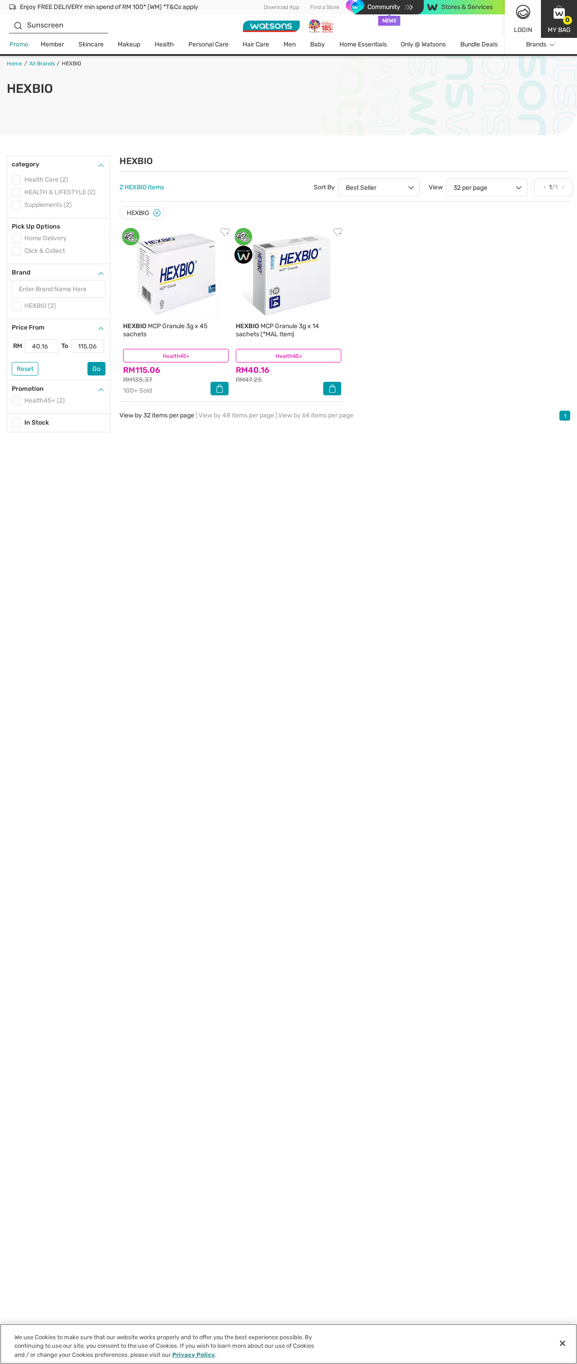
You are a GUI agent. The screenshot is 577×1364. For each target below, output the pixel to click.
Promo (18, 44)
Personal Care (208, 44)
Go (96, 369)
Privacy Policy (193, 1354)
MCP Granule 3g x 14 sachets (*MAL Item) (277, 330)
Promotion (28, 389)
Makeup (129, 44)
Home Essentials (363, 44)
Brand (21, 272)
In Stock (36, 422)
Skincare (91, 44)
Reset (25, 369)
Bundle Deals (479, 44)
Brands (536, 44)
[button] (559, 19)
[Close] (156, 213)
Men (290, 44)
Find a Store (324, 7)
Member (52, 44)
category (25, 164)
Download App (281, 7)
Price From (28, 327)
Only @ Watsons (423, 44)
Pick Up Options (36, 226)
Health (164, 44)
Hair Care (256, 44)
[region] (288, 1344)
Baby (317, 44)
